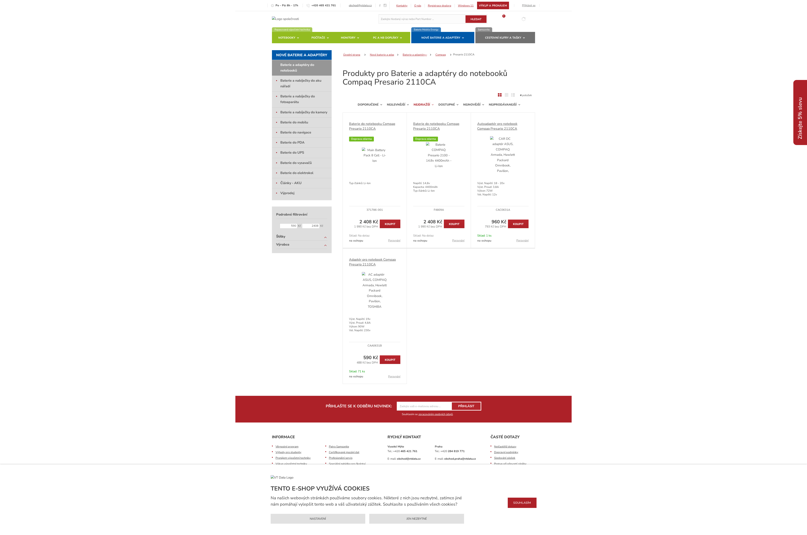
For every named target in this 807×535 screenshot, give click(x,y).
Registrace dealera (439, 6)
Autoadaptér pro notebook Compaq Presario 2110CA (497, 126)
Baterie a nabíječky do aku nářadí (300, 83)
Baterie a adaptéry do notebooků (297, 68)
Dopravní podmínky (506, 452)
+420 (405, 451)
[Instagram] (385, 5)
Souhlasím (522, 503)
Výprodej (287, 193)
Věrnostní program (287, 447)
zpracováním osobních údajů (435, 414)
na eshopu (356, 241)
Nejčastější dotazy (505, 447)
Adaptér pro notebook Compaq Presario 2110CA (372, 262)
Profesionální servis (340, 458)
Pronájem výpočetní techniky (293, 458)
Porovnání (394, 240)
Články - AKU (291, 183)
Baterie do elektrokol (296, 173)
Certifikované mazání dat (344, 452)
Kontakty (401, 6)
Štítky (280, 236)
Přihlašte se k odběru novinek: (359, 406)
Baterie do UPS (292, 152)
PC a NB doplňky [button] (385, 38)
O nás (417, 6)
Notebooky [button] (286, 38)
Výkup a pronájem (493, 6)
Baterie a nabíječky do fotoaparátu (297, 99)
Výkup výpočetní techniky (291, 464)
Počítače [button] (318, 38)
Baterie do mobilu (294, 122)
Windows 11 (466, 6)
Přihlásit (466, 406)
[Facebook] (380, 5)
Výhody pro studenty (288, 452)
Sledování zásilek (504, 458)
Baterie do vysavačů (296, 163)
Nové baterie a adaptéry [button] (440, 38)
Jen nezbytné (416, 519)
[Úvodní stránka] (285, 19)
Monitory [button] (348, 38)
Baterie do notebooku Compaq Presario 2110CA (372, 126)
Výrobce (282, 244)
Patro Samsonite (339, 447)
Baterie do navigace (295, 132)
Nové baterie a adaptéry (301, 55)
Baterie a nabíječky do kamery (303, 112)
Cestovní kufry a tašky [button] (503, 38)
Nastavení (318, 519)
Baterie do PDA (292, 142)
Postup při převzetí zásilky (510, 464)
